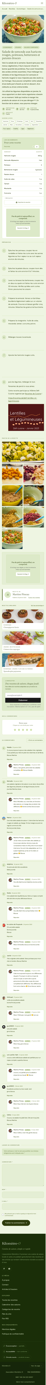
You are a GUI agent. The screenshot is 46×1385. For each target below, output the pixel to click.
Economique (21, 9)
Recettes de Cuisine (33, 394)
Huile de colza (9, 179)
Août (26, 121)
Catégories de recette (11, 1309)
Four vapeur (6, 128)
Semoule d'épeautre (11, 160)
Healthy (15, 128)
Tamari (6, 184)
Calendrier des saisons (11, 1305)
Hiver (12, 121)
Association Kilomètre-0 (14, 1372)
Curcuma (7, 193)
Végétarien (30, 128)
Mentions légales (8, 1329)
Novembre (19, 125)
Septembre (35, 125)
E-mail (5, 1201)
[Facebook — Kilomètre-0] (9, 1269)
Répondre (10, 759)
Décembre (39, 121)
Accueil (4, 9)
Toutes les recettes (10, 1300)
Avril (32, 121)
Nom (4, 1189)
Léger (22, 128)
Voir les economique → (37, 605)
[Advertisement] (23, 223)
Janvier (5, 125)
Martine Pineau (21, 594)
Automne (5, 121)
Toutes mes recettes (34, 597)
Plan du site (6, 1314)
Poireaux (7, 165)
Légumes (18, 47)
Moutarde (7, 188)
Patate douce (9, 174)
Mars (11, 125)
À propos (5, 1280)
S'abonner (23, 700)
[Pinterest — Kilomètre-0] (4, 1269)
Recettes (12, 9)
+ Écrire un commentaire (35, 740)
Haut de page (35, 1366)
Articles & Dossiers (9, 1289)
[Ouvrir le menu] (42, 3)
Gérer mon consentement (25, 1382)
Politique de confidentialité (13, 1334)
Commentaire (7, 1162)
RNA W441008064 (33, 1372)
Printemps (20, 121)
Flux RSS (5, 1318)
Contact (5, 1285)
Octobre (26, 125)
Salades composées (31, 47)
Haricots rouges (10, 156)
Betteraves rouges (11, 170)
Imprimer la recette (24, 202)
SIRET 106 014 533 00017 (24, 1377)
